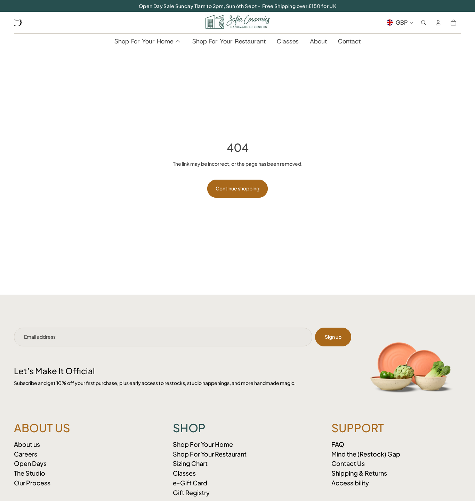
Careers (25, 454)
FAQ (337, 444)
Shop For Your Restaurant (210, 454)
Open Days (30, 463)
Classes (184, 473)
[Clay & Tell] (19, 22)
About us (27, 444)
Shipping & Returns (359, 473)
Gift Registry (191, 492)
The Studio (29, 473)
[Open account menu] (438, 22)
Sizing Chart (190, 463)
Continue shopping (237, 188)
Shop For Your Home (203, 444)
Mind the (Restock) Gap (365, 454)
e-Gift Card (190, 483)
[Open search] (423, 22)
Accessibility (350, 483)
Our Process (32, 483)
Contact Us (348, 463)
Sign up (333, 337)
